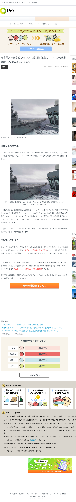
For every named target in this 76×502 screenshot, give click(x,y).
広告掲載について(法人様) (38, 496)
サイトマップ (54, 494)
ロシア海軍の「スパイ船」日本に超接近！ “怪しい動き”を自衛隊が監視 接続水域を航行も (30, 331)
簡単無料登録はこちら (35, 285)
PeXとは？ (13, 494)
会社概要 (63, 494)
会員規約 (22, 494)
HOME (18, 19)
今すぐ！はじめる (36, 49)
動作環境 (33, 440)
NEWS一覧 (8, 24)
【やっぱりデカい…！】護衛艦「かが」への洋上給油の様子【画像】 (23, 325)
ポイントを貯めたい (52, 19)
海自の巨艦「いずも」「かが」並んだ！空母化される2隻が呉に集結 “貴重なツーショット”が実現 (32, 328)
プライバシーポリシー (33, 494)
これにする (42, 348)
